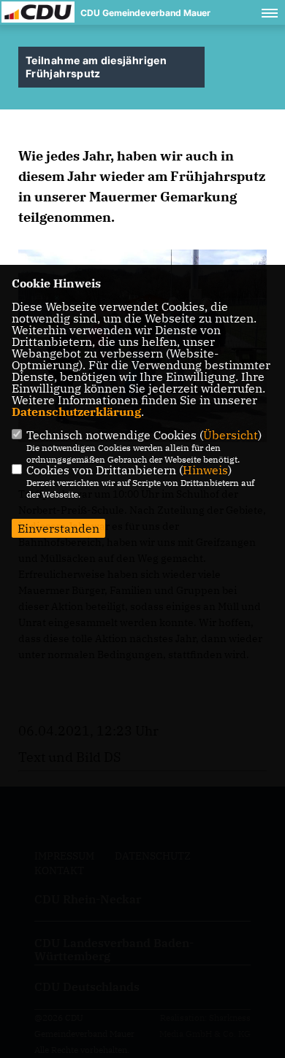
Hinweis (205, 470)
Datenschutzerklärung (76, 411)
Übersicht (230, 435)
